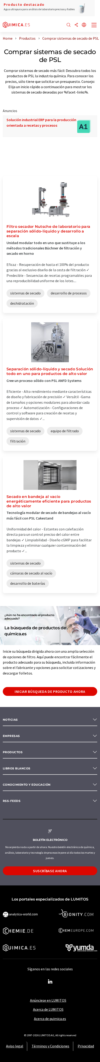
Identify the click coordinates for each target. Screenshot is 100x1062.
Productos (13, 752)
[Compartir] (76, 25)
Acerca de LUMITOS (48, 1009)
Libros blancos (16, 768)
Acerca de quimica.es (50, 1018)
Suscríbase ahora (50, 870)
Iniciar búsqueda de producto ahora (50, 691)
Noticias (10, 719)
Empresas (11, 736)
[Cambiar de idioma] (84, 25)
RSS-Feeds (11, 801)
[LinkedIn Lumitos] (50, 981)
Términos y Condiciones (50, 1046)
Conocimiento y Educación (27, 784)
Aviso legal (14, 1046)
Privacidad (86, 1046)
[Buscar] (68, 25)
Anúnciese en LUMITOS (48, 1000)
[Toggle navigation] (94, 26)
